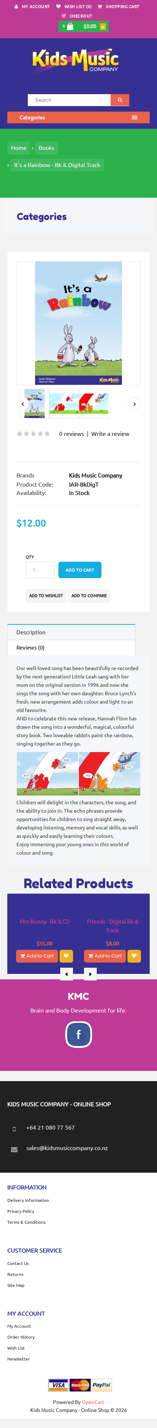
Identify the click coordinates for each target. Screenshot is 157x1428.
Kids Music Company (95, 475)
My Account (36, 6)
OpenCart (93, 1402)
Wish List (16, 1348)
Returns (15, 1274)
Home (19, 147)
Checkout (81, 16)
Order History (21, 1337)
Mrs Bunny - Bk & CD (45, 921)
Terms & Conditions (26, 1222)
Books (46, 147)
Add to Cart (40, 955)
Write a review (110, 433)
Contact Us (18, 1263)
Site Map (15, 1285)
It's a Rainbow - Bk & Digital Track (57, 165)
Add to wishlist (46, 595)
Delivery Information (28, 1200)
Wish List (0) (78, 6)
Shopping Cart (122, 6)
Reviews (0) (30, 648)
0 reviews (71, 433)
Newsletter (18, 1359)
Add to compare (89, 595)
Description (31, 632)
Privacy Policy (20, 1211)
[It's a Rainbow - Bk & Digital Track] (78, 323)
